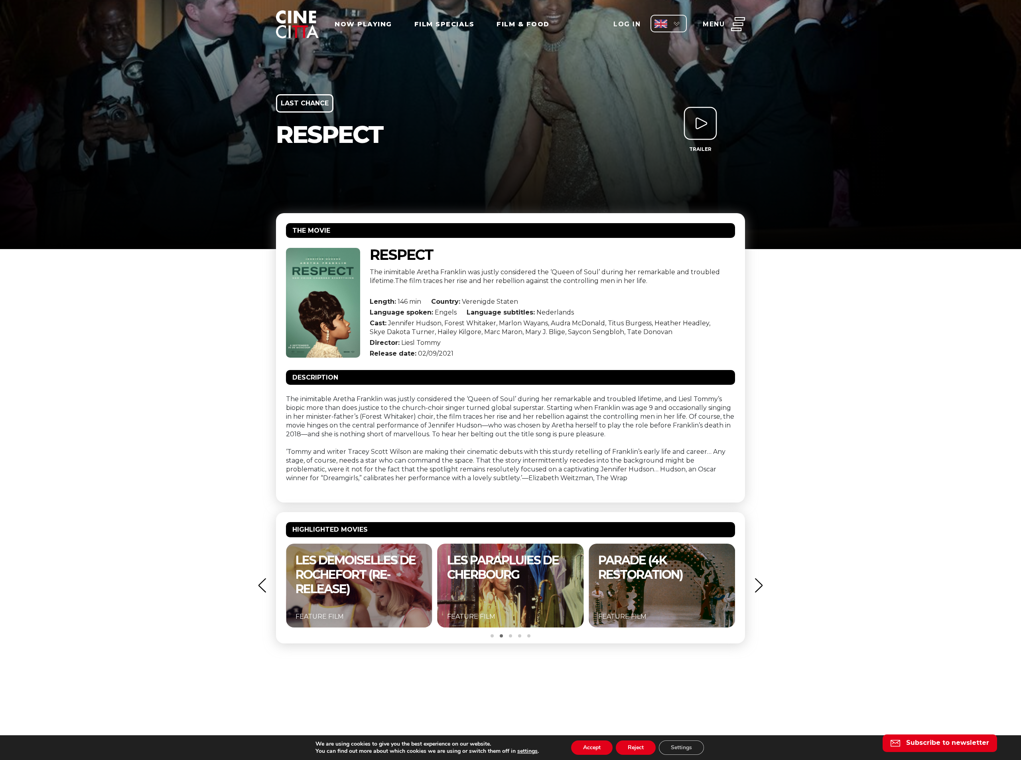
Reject (636, 747)
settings (527, 751)
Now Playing (363, 24)
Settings (681, 747)
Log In (627, 24)
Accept (592, 747)
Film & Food (523, 24)
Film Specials (444, 24)
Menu (714, 24)
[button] (262, 585)
